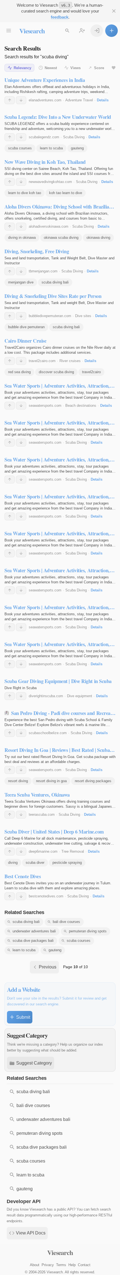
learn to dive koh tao (24, 193)
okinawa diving (98, 237)
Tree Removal (72, 851)
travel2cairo (91, 372)
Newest (51, 68)
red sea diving (19, 372)
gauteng (77, 148)
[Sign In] (96, 30)
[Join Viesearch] (82, 30)
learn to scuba (51, 148)
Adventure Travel (79, 100)
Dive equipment (79, 696)
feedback (59, 17)
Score (99, 68)
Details (103, 100)
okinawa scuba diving (61, 237)
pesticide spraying (67, 862)
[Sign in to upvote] (9, 100)
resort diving (18, 781)
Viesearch (32, 31)
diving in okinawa (22, 237)
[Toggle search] (67, 30)
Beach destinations (80, 405)
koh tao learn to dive (65, 193)
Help (72, 1265)
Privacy (48, 1265)
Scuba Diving (74, 137)
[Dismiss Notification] (114, 11)
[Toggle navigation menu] (8, 30)
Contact (84, 1265)
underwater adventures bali (34, 931)
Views (75, 68)
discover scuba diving (56, 372)
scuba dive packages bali (33, 940)
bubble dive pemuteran (26, 327)
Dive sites (83, 316)
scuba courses (20, 148)
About (34, 1265)
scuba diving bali (55, 282)
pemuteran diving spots (88, 931)
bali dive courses (66, 922)
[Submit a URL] (111, 30)
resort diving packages (93, 781)
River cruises (70, 361)
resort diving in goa (51, 781)
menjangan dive (20, 282)
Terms (61, 1265)
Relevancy (22, 68)
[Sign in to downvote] (21, 100)
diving (13, 862)
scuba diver (35, 862)
